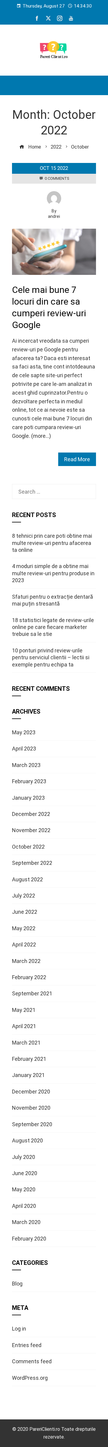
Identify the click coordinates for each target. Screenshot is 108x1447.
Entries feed (26, 1345)
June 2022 (24, 912)
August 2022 (27, 879)
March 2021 (26, 1042)
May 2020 (23, 1189)
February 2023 (29, 781)
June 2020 (24, 1173)
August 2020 (27, 1140)
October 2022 (28, 847)
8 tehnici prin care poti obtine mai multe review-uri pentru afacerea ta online (52, 543)
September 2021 (32, 993)
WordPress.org (30, 1378)
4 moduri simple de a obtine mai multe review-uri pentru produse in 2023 (53, 573)
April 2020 (24, 1206)
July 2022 (23, 895)
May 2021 (23, 1010)
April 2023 (24, 748)
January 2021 (28, 1075)
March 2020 (26, 1222)
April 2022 (24, 944)
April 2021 (24, 1026)
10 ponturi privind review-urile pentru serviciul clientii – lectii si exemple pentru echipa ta (50, 657)
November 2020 (31, 1108)
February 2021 (29, 1059)
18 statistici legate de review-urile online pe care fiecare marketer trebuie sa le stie (53, 627)
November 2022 (31, 830)
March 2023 (26, 765)
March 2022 (26, 961)
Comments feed (32, 1361)
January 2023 (28, 798)
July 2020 (23, 1157)
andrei (54, 216)
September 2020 (32, 1124)
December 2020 (31, 1091)
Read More (77, 459)
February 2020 (29, 1238)
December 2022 (31, 814)
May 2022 (23, 928)
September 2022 (32, 863)
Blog (17, 1283)
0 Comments (57, 178)
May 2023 (23, 732)
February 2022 (29, 977)
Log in (19, 1328)
